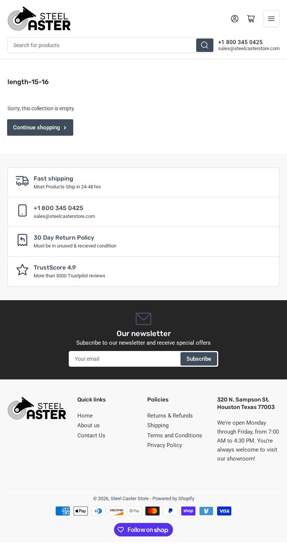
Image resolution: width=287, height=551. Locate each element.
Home (85, 415)
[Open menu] (271, 18)
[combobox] (111, 45)
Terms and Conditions (174, 435)
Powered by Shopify (173, 498)
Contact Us (91, 435)
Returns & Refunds (170, 415)
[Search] (205, 45)
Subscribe (198, 358)
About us (88, 425)
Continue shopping (36, 127)
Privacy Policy (164, 445)
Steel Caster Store (130, 498)
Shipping (158, 425)
